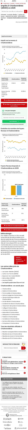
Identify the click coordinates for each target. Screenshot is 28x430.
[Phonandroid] (20, 428)
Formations (6, 357)
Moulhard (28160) (7, 280)
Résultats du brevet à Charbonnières (13, 336)
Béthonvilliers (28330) (8, 278)
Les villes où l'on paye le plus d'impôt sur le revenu (14, 105)
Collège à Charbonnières (9, 308)
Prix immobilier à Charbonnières (11, 293)
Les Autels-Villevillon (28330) (10, 271)
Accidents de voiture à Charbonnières (13, 303)
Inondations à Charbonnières (10, 319)
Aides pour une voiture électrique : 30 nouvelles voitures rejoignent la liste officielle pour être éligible (12, 397)
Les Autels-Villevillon (12, 14)
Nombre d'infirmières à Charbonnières (13, 321)
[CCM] (20, 419)
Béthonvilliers (21, 16)
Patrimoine (6, 3)
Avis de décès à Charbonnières (11, 301)
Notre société (19, 406)
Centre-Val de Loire (21, 3)
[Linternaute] (7, 422)
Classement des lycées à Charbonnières (14, 305)
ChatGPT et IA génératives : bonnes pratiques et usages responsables (12, 362)
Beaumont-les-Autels (11, 16)
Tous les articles (20, 409)
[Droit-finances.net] (20, 422)
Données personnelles (19, 408)
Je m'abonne (13, 121)
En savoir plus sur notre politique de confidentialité (12, 124)
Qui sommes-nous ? (6, 406)
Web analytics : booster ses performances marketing (10, 368)
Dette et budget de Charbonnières (12, 295)
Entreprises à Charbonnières (10, 323)
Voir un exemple (22, 350)
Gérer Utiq (14, 409)
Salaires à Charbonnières (9, 291)
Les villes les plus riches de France (14, 100)
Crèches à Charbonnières (9, 310)
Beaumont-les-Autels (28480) (11, 276)
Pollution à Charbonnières (9, 316)
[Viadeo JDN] (20, 425)
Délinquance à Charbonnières (11, 314)
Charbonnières (6, 288)
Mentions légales (13, 410)
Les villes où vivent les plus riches (15, 229)
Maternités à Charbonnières (10, 312)
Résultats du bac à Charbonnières (12, 334)
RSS (26, 409)
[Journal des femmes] (7, 419)
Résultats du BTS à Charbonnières (12, 338)
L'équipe (13, 406)
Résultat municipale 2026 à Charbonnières (14, 331)
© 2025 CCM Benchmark (14, 412)
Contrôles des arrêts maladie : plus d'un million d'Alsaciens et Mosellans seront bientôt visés (14, 388)
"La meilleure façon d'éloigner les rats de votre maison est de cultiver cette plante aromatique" (12, 384)
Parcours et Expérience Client (11, 373)
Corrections (6, 410)
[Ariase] (7, 428)
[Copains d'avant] (7, 425)
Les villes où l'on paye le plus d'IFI (15, 225)
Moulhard (3, 17)
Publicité (24, 406)
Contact (5, 408)
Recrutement (11, 408)
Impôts (12, 3)
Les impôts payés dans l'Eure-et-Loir (13, 282)
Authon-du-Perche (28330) (10, 273)
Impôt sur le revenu (7, 36)
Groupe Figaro (21, 410)
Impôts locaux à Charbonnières (19, 260)
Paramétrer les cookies (6, 409)
